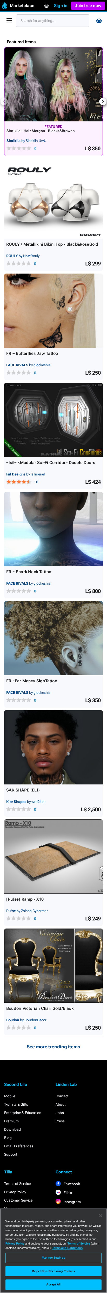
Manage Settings (53, 1257)
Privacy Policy (15, 1192)
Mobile (9, 1096)
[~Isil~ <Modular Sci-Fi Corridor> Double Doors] (53, 420)
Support (10, 1154)
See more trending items (53, 1046)
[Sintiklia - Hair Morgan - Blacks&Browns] (53, 84)
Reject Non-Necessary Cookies (53, 1271)
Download (12, 1129)
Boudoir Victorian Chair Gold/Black (39, 1008)
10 (36, 482)
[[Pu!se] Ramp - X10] (53, 856)
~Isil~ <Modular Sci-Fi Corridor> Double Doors (50, 462)
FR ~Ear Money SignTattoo (31, 680)
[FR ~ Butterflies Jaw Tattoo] (53, 311)
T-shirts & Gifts (16, 1104)
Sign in (60, 5)
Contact (62, 1096)
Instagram (72, 1202)
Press (60, 1121)
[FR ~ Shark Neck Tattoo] (53, 529)
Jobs (60, 1113)
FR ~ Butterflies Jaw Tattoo (32, 353)
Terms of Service (17, 1183)
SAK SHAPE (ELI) (23, 790)
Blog (8, 1138)
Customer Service (18, 1200)
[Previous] (4, 101)
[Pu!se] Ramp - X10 (25, 899)
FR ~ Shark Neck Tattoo (28, 571)
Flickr (67, 1193)
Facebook (71, 1184)
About (60, 1104)
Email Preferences (18, 1146)
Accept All (53, 1284)
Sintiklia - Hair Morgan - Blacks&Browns (40, 131)
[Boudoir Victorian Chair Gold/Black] (53, 966)
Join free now (88, 5)
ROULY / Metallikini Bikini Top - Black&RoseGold (52, 244)
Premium (11, 1121)
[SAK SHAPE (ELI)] (53, 747)
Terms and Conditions (67, 1247)
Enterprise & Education (22, 1113)
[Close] (100, 1215)
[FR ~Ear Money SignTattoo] (53, 638)
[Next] (102, 101)
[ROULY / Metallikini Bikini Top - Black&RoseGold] (53, 201)
